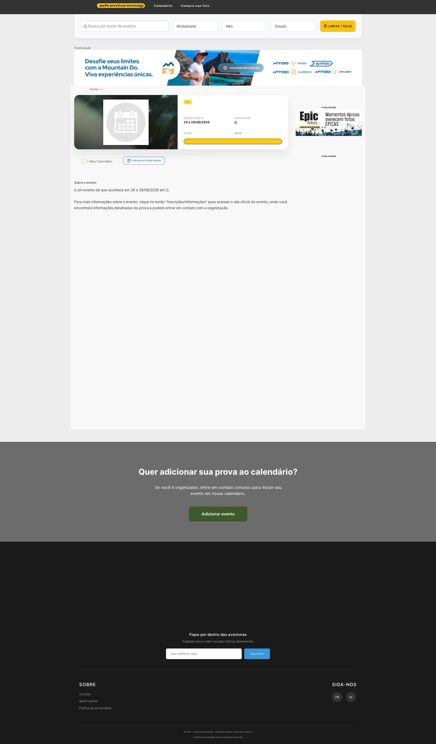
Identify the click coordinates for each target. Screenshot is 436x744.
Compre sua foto (195, 6)
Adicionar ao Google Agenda (146, 160)
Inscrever (257, 654)
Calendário (163, 6)
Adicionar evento (218, 513)
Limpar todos (339, 26)
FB (337, 697)
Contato (85, 694)
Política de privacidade (95, 708)
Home (94, 89)
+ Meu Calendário (99, 161)
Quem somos (88, 701)
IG (350, 697)
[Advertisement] (329, 233)
